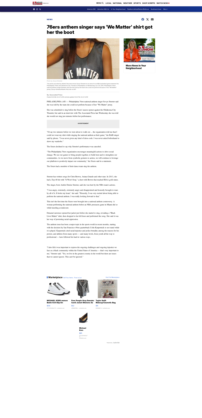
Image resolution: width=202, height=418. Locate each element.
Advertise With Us (103, 9)
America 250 (91, 9)
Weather (127, 3)
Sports (137, 3)
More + (165, 9)
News (50, 19)
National (117, 3)
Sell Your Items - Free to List (72, 277)
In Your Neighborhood (118, 9)
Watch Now (162, 3)
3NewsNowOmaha (40, 9)
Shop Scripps (148, 3)
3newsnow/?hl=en (37, 9)
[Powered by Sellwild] (116, 342)
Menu (99, 3)
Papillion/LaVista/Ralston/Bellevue (138, 9)
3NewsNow (34, 9)
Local (108, 3)
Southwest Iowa (156, 9)
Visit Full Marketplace (112, 277)
